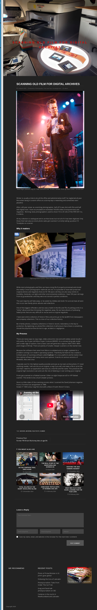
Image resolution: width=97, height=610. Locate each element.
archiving (29, 431)
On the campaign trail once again (27, 468)
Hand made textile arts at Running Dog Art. (50, 488)
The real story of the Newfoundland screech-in (50, 465)
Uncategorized (57, 88)
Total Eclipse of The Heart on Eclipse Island (27, 488)
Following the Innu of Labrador (49, 579)
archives (22, 431)
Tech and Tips (48, 88)
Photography (39, 88)
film (33, 431)
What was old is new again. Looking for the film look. (73, 489)
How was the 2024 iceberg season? (73, 467)
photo (37, 431)
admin (66, 88)
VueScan (50, 355)
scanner (42, 431)
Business (32, 88)
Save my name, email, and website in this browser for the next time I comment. (48, 537)
